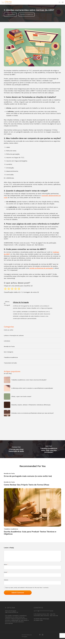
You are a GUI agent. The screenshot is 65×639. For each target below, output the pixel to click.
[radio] (5, 289)
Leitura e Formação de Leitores (14, 335)
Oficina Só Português (21, 302)
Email (6, 572)
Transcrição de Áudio (10, 363)
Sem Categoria (8, 352)
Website (6, 580)
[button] (63, 2)
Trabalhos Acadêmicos (26, 14)
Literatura (7, 341)
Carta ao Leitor (8, 330)
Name (6, 564)
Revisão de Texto (10, 14)
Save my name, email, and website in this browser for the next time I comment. (27, 587)
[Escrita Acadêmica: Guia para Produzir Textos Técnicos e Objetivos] (32, 511)
